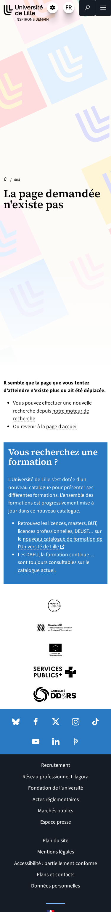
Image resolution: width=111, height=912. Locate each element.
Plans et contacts (55, 874)
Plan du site (55, 840)
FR (69, 8)
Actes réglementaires (56, 799)
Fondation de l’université (55, 788)
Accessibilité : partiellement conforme (55, 863)
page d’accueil (62, 426)
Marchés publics (55, 810)
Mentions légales (55, 852)
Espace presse (55, 822)
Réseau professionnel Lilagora (55, 776)
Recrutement (55, 765)
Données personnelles (55, 886)
